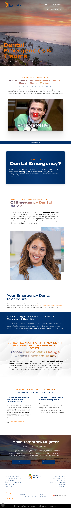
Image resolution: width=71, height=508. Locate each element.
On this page (34, 142)
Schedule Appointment (20, 462)
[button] (3, 505)
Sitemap (27, 496)
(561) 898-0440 (57, 5)
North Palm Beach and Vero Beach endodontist (49, 305)
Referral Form (46, 462)
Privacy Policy (34, 496)
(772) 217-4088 (57, 9)
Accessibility (43, 496)
